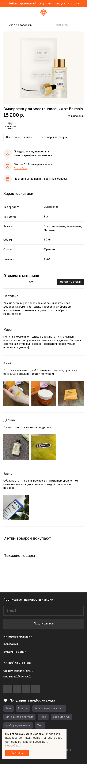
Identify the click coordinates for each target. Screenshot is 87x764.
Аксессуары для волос (49, 708)
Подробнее (20, 168)
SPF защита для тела (19, 717)
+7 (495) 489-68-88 (17, 663)
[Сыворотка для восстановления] (43, 67)
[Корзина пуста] (80, 12)
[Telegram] (17, 689)
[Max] (26, 689)
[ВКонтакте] (7, 689)
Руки (8, 708)
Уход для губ (61, 717)
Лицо (43, 717)
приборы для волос (18, 725)
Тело (40, 725)
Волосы (23, 708)
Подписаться (44, 624)
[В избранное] (73, 24)
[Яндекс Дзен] (35, 689)
